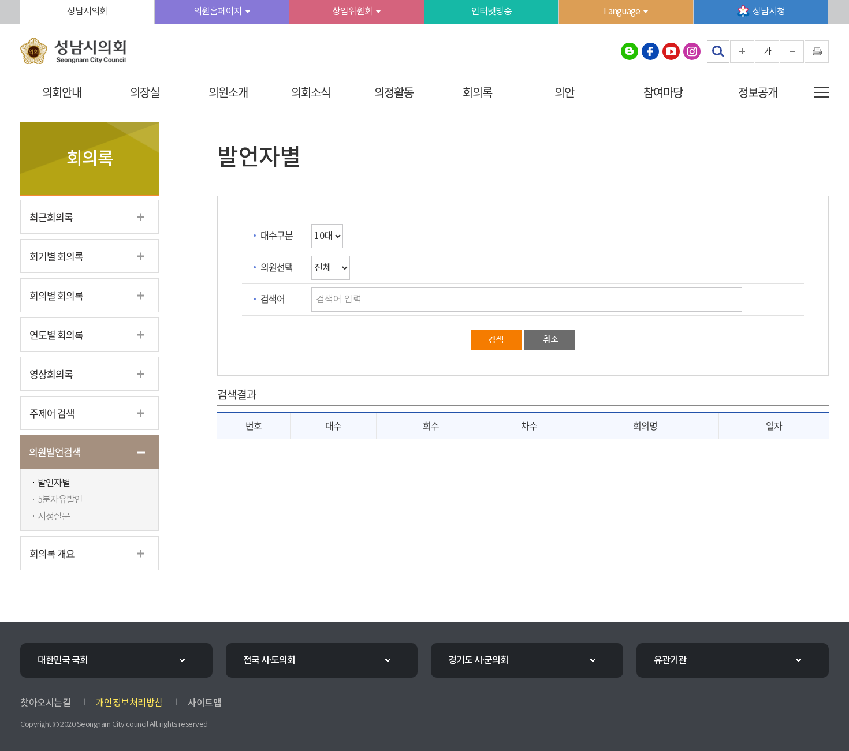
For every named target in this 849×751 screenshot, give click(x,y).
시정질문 (54, 516)
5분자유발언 (60, 500)
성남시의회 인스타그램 (692, 51)
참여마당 (663, 92)
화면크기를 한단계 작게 (792, 51)
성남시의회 (87, 11)
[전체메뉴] (821, 92)
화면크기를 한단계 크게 (742, 51)
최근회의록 (51, 217)
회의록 (477, 92)
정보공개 (757, 92)
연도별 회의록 (56, 334)
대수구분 (276, 235)
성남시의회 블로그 (629, 51)
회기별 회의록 (56, 256)
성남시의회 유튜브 (671, 51)
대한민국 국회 (63, 660)
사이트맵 (204, 703)
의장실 (144, 92)
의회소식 (310, 92)
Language (622, 11)
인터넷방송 (491, 11)
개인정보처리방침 (129, 703)
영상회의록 (51, 374)
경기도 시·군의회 (478, 660)
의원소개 (228, 92)
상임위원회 (352, 11)
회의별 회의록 (56, 295)
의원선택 (276, 267)
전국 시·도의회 (269, 660)
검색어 (272, 298)
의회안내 (61, 92)
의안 (564, 92)
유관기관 (670, 660)
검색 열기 (718, 51)
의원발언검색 (55, 451)
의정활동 (394, 92)
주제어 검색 (52, 413)
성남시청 (769, 11)
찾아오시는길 (45, 703)
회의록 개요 (52, 553)
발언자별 (54, 483)
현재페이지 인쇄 (817, 51)
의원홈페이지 (217, 11)
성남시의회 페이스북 (650, 51)
